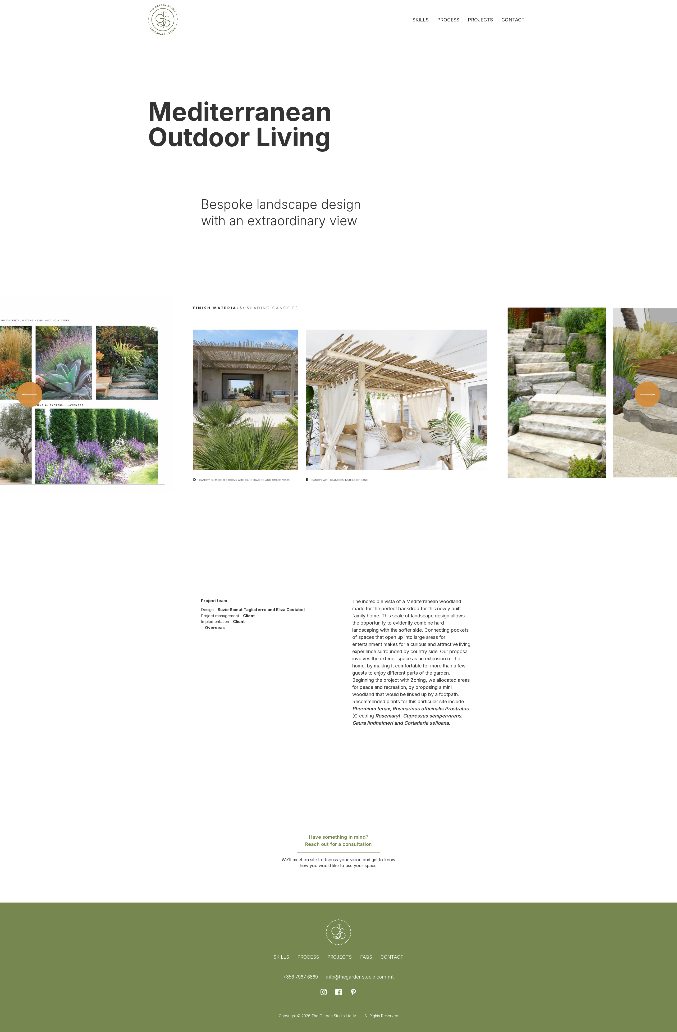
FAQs (366, 957)
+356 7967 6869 (300, 977)
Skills (421, 20)
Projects (480, 20)
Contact (513, 20)
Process (448, 20)
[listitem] (338, 415)
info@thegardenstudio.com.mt (360, 977)
